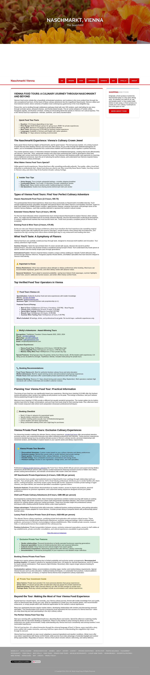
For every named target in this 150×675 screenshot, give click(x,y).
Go (62, 81)
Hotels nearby (26, 651)
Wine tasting (15, 655)
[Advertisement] (75, 60)
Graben (52, 651)
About (134, 81)
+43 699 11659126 (28, 336)
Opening (91, 81)
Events (104, 81)
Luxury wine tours (95, 653)
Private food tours (61, 653)
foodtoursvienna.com (31, 299)
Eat (113, 81)
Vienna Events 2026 (40, 651)
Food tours (47, 653)
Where (71, 81)
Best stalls (37, 653)
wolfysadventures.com (31, 339)
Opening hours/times (86, 651)
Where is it (15, 651)
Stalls (123, 81)
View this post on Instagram (56, 533)
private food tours (71, 434)
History (65, 651)
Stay (81, 81)
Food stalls (26, 653)
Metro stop (100, 651)
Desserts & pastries (124, 653)
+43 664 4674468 (29, 298)
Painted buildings (112, 651)
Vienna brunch (109, 653)
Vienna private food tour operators (35, 468)
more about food (119, 111)
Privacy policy (50, 655)
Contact (73, 651)
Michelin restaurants (78, 653)
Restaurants (16, 653)
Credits (40, 655)
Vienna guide (26, 655)
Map (34, 655)
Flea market (125, 651)
